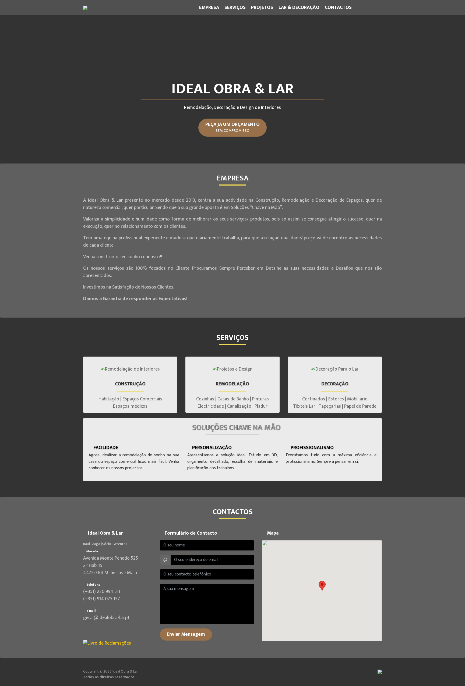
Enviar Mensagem (186, 634)
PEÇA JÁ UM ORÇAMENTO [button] (232, 127)
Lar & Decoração (299, 7)
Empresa (209, 7)
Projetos (262, 7)
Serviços (235, 7)
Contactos (338, 7)
